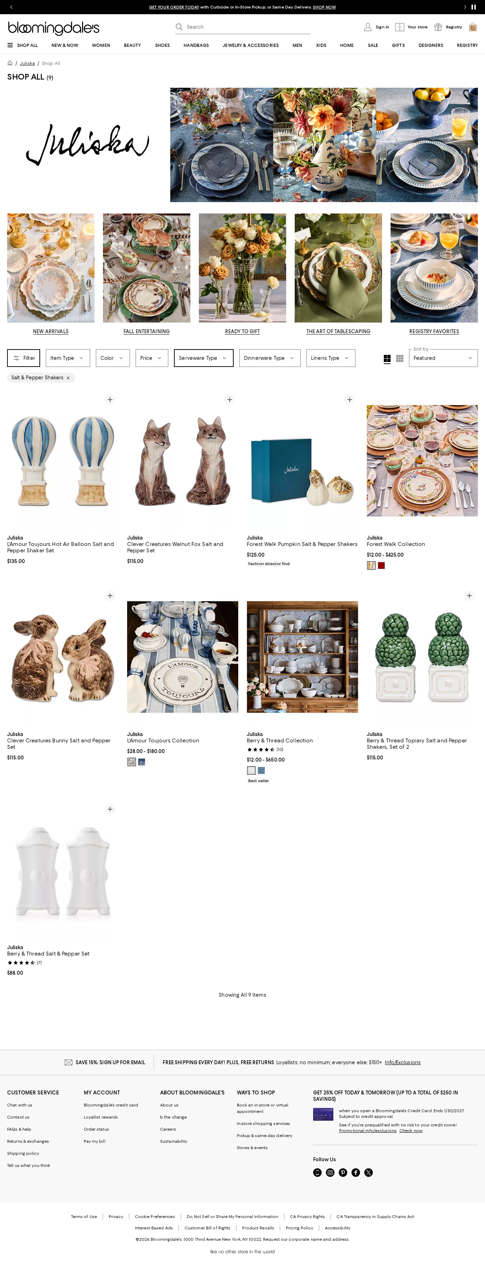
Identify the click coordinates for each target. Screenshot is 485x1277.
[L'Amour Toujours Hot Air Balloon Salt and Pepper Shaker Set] (63, 460)
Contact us (18, 1117)
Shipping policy (23, 1153)
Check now (411, 1130)
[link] (63, 548)
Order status (96, 1129)
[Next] (110, 461)
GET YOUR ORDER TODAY (174, 7)
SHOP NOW (324, 7)
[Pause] (473, 7)
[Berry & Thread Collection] (302, 656)
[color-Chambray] (261, 770)
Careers (168, 1129)
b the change (173, 1117)
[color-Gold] (371, 565)
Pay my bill (94, 1141)
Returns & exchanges (28, 1141)
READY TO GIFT (242, 331)
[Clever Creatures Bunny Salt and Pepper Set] (63, 656)
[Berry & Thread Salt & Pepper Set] (63, 870)
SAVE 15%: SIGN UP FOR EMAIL (111, 1062)
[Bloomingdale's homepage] (11, 64)
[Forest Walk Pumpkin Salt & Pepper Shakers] (302, 460)
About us (169, 1105)
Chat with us (19, 1105)
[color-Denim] (141, 761)
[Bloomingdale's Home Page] (53, 29)
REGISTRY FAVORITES (434, 331)
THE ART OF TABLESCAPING (338, 331)
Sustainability (173, 1141)
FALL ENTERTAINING (147, 331)
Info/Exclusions (403, 1062)
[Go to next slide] (465, 7)
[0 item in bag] (473, 27)
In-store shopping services (263, 1123)
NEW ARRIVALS (51, 331)
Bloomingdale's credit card (111, 1105)
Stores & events (252, 1147)
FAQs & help (19, 1129)
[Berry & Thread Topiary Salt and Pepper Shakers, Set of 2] (422, 656)
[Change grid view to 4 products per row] (387, 359)
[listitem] (242, 7)
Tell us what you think (28, 1165)
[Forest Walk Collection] (422, 460)
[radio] (371, 565)
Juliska (27, 63)
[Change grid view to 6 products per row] (399, 358)
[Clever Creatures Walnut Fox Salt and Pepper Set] (183, 460)
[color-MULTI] (381, 565)
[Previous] (15, 461)
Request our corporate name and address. (306, 1239)
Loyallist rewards (101, 1117)
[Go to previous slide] (11, 7)
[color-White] (251, 770)
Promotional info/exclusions (368, 1130)
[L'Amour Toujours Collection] (183, 656)
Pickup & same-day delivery (265, 1135)
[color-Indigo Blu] (131, 761)
